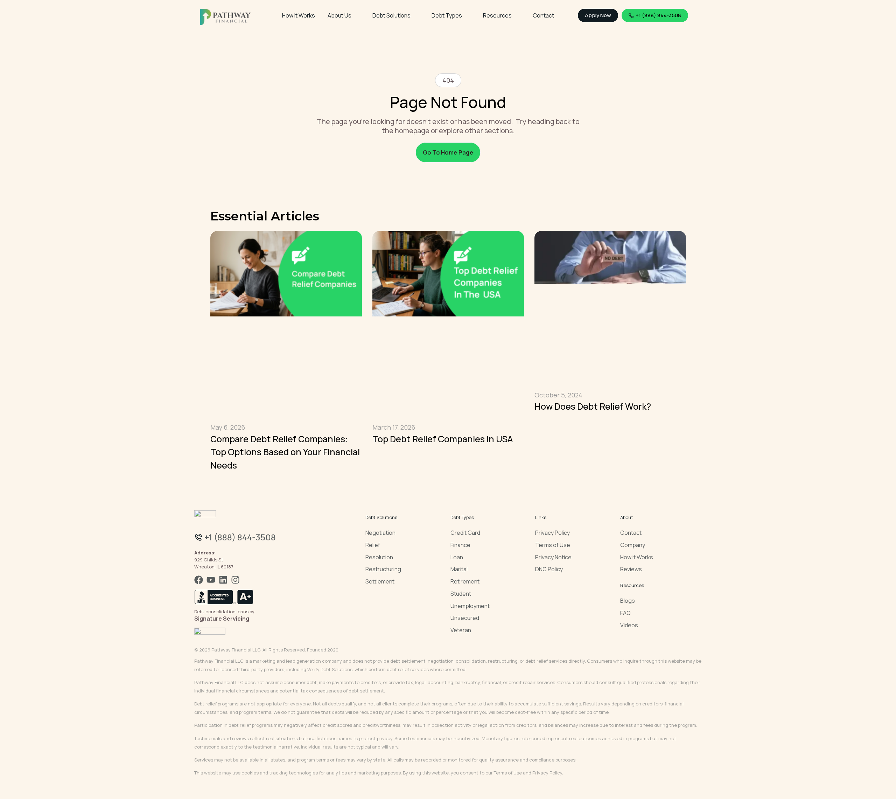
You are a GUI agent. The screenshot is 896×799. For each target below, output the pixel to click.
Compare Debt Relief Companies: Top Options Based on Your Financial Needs (285, 452)
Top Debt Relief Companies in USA (442, 439)
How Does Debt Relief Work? (592, 406)
